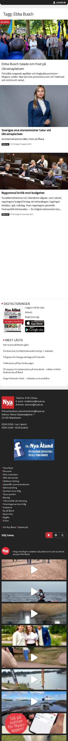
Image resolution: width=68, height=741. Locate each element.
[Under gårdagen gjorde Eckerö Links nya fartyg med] (34, 701)
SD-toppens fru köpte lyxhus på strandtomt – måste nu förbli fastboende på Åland (32, 371)
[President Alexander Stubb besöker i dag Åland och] (34, 657)
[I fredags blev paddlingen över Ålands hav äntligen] (34, 591)
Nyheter (5, 144)
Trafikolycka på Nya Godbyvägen (18, 363)
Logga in (61, 2)
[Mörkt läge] (62, 535)
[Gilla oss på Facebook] (34, 449)
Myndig (6, 497)
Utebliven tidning (11, 481)
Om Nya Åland (9, 527)
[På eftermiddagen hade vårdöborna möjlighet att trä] (34, 635)
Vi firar (6, 520)
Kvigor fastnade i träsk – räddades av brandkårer (26, 378)
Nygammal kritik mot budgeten (23, 192)
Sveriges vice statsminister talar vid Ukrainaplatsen (26, 132)
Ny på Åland (8, 510)
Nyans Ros (8, 514)
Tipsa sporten (9, 494)
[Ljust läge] (55, 535)
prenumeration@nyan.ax (31, 411)
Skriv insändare (10, 474)
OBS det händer (10, 477)
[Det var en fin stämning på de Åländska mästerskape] (34, 569)
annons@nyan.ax (34, 404)
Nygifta (6, 517)
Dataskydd (23, 527)
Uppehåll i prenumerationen (16, 484)
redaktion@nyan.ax (34, 401)
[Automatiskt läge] (48, 535)
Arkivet (28, 312)
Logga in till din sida (34, 307)
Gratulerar (7, 507)
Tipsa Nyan (8, 467)
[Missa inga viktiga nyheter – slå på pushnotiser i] (34, 723)
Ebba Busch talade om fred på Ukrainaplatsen (24, 66)
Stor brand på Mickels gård (15, 344)
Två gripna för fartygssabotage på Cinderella (24, 357)
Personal (7, 471)
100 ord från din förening (15, 500)
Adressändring (10, 487)
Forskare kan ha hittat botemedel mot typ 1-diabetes (28, 351)
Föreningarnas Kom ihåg (14, 504)
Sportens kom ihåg (12, 491)
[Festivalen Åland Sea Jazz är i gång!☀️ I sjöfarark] (34, 613)
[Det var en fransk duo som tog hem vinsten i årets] (34, 679)
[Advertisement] (34, 260)
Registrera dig (32, 317)
